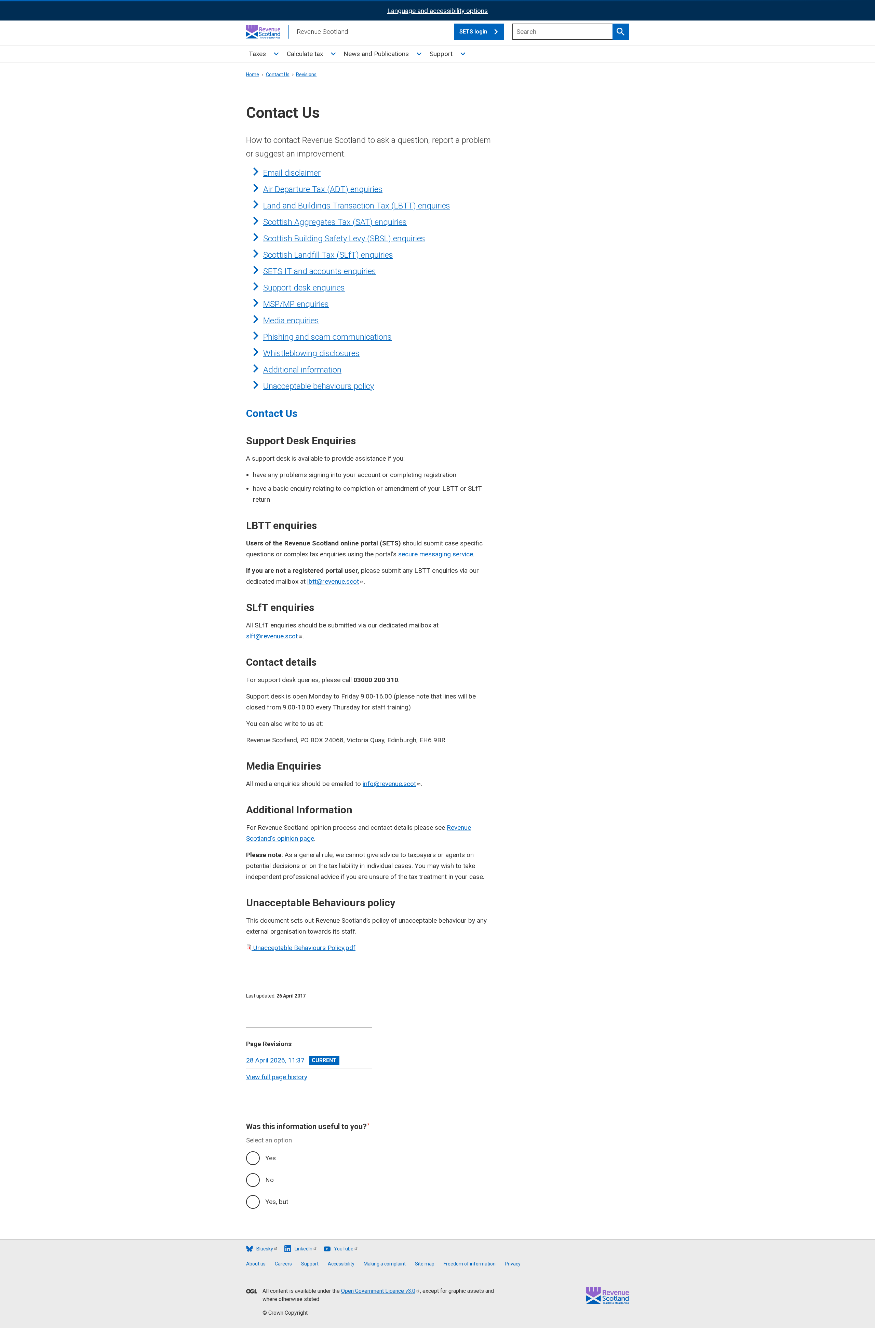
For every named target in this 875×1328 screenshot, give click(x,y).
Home (252, 74)
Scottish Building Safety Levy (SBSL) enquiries (344, 238)
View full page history (276, 1077)
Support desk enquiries (304, 288)
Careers (283, 1263)
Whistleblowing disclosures (311, 353)
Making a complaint (385, 1263)
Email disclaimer (292, 173)
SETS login (473, 31)
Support (441, 54)
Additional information (302, 370)
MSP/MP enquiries (296, 304)
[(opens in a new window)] (251, 1292)
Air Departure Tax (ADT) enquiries (322, 189)
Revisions (306, 74)
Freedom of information (470, 1263)
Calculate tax (305, 54)
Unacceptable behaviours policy (318, 386)
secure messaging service (435, 554)
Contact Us (278, 74)
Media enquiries (291, 320)
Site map (424, 1263)
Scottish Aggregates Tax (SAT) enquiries (335, 222)
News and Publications (376, 54)
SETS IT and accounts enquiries (319, 271)
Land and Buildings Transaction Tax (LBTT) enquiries (356, 206)
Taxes (257, 54)
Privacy (513, 1263)
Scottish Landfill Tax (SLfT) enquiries (328, 255)
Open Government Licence (378, 1291)
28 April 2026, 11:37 (275, 1060)
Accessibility (341, 1263)
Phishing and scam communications (327, 337)
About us (256, 1263)
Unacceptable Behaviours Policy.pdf (304, 948)
